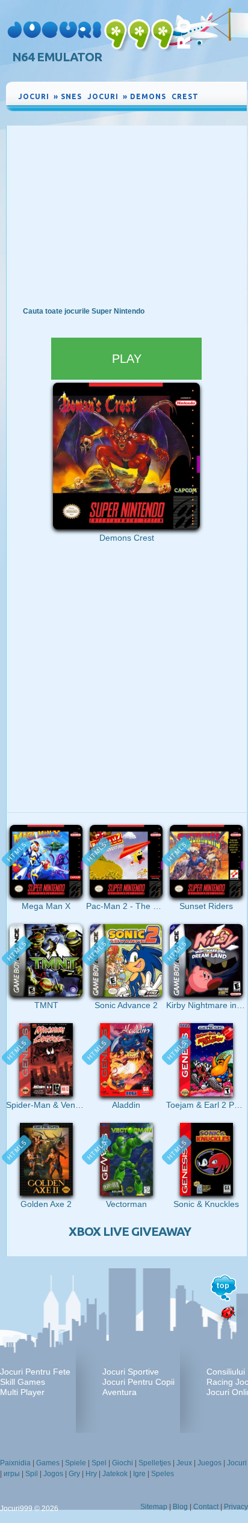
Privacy (236, 1507)
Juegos (209, 1463)
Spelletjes (154, 1463)
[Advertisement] (126, 216)
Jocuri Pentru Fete (35, 1371)
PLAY (126, 358)
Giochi (122, 1463)
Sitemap (153, 1507)
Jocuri (237, 1463)
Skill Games (22, 1382)
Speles (162, 1474)
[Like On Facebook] (211, 94)
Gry (74, 1474)
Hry (91, 1474)
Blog (180, 1507)
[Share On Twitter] (224, 104)
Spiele (75, 1463)
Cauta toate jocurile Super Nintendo (83, 311)
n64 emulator (57, 57)
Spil (31, 1474)
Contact (206, 1507)
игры (12, 1474)
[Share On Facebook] (224, 94)
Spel (99, 1463)
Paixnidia (15, 1463)
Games (48, 1463)
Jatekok (115, 1474)
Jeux (184, 1463)
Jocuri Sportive (130, 1371)
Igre (139, 1474)
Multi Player (22, 1392)
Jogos (53, 1474)
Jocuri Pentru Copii (138, 1382)
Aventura (119, 1392)
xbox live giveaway (130, 1231)
